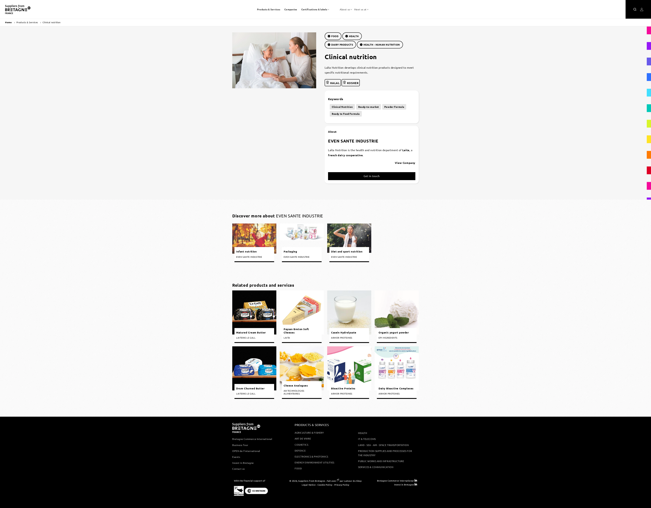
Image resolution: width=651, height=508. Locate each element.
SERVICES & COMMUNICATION (375, 467)
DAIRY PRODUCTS (342, 44)
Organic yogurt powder (394, 332)
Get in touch (372, 176)
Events (236, 456)
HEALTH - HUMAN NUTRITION (381, 44)
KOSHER (352, 83)
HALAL (334, 83)
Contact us (238, 468)
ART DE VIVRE (303, 438)
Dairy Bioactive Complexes (396, 388)
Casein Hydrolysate (343, 332)
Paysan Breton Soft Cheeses (296, 331)
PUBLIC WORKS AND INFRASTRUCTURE (381, 461)
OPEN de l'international (246, 450)
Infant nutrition (246, 251)
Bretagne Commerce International (252, 438)
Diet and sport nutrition (346, 251)
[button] (314, 9)
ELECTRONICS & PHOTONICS (311, 456)
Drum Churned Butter (250, 388)
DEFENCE (300, 450)
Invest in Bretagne (243, 462)
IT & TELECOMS (367, 438)
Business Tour (240, 444)
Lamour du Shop (353, 480)
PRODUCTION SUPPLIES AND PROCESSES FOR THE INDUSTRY (385, 453)
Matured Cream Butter (251, 332)
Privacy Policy (341, 484)
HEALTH (354, 36)
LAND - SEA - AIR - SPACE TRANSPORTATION (383, 444)
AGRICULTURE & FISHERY (309, 432)
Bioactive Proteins (343, 388)
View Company (405, 163)
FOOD (334, 36)
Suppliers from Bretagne (311, 480)
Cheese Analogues (296, 385)
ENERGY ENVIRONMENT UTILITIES (314, 462)
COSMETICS (301, 444)
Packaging (290, 251)
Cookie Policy (325, 484)
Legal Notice (308, 484)
